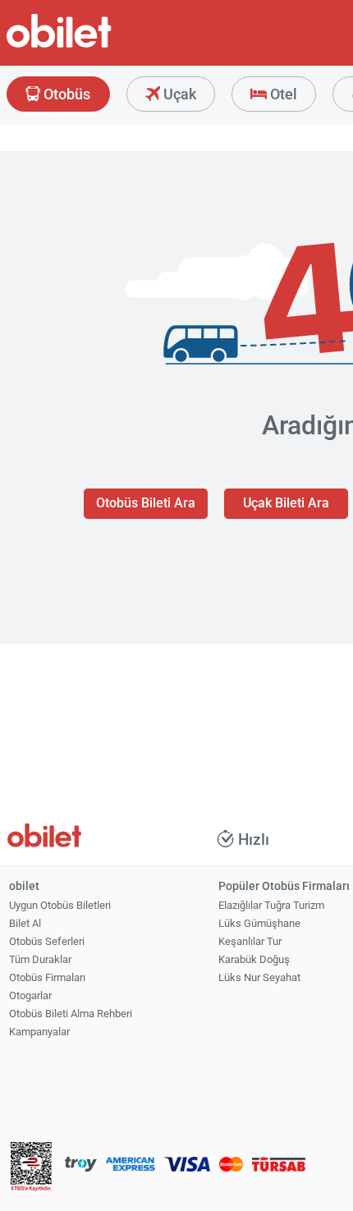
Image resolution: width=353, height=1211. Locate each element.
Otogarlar (30, 995)
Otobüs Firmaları (47, 977)
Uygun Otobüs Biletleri (60, 905)
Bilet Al (25, 923)
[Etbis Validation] (31, 1168)
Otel (282, 94)
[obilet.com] (98, 45)
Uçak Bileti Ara (286, 503)
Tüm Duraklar (40, 959)
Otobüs (65, 94)
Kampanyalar (39, 1031)
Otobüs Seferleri (47, 941)
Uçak (178, 94)
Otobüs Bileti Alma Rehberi (70, 1013)
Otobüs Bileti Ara (145, 503)
